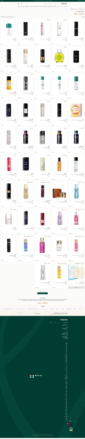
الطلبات (66, 381)
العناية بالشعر (66, 359)
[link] (41, 6)
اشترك (20, 313)
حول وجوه (66, 397)
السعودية (81, 0)
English (79, 0)
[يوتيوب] (55, 322)
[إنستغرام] (53, 322)
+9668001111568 (64, 325)
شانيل (66, 362)
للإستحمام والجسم (66, 357)
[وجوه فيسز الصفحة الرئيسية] (64, 3)
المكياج (66, 353)
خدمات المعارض (66, 399)
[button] (82, 0)
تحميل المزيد (42, 293)
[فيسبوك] (58, 322)
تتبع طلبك (66, 391)
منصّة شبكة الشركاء (66, 403)
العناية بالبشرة (66, 355)
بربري (66, 365)
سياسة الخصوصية (66, 413)
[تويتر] (50, 322)
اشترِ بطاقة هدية (66, 351)
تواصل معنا (66, 401)
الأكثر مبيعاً (66, 348)
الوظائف (66, 409)
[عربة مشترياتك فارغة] (18, 3)
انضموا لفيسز (66, 405)
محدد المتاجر (66, 393)
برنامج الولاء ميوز (66, 407)
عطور (66, 352)
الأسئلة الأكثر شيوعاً (66, 383)
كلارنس (66, 374)
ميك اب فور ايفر (66, 372)
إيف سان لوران (66, 367)
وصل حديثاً (66, 346)
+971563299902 (65, 329)
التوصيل (66, 388)
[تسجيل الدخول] (21, 4)
